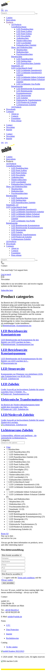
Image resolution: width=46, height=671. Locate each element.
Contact (9, 125)
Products (9, 22)
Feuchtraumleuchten (24, 54)
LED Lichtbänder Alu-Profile (28, 84)
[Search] (36, 13)
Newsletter (10, 127)
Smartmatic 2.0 (17, 66)
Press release (16, 121)
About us (15, 114)
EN (6, 11)
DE (2, 11)
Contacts (14, 116)
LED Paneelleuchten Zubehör (28, 63)
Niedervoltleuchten (24, 40)
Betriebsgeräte (17, 86)
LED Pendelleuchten (24, 29)
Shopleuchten (21, 50)
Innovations (11, 20)
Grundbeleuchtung (18, 27)
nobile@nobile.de (15, 617)
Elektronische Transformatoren (28, 100)
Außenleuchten (22, 38)
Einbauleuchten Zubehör (26, 45)
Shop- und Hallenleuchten (21, 47)
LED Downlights (23, 36)
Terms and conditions (26, 578)
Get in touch (6, 274)
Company (10, 111)
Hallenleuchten (22, 52)
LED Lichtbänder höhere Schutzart (30, 77)
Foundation (15, 118)
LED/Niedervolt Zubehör (26, 102)
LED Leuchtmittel (23, 43)
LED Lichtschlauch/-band (21, 68)
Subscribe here (7, 290)
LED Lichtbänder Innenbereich (29, 70)
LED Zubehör (22, 98)
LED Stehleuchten (23, 61)
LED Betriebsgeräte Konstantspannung (24, 92)
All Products (16, 24)
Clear (8, 447)
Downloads (10, 109)
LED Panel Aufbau (24, 31)
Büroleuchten (16, 56)
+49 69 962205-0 (12, 610)
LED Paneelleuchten (24, 59)
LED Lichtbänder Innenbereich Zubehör (27, 212)
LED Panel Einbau (24, 34)
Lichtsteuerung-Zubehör (26, 105)
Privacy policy (7, 580)
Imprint (9, 130)
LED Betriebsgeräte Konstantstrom (30, 89)
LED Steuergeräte (23, 95)
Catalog (9, 18)
